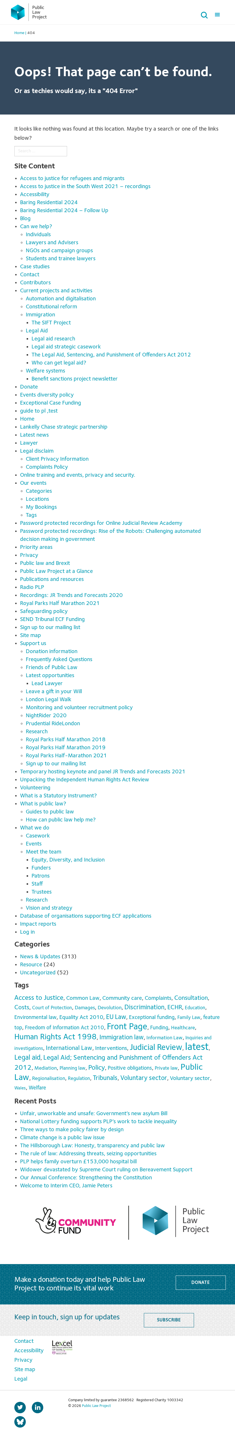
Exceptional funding (152, 1017)
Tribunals (105, 1078)
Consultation (191, 998)
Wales (20, 1088)
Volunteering (35, 788)
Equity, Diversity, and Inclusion (68, 860)
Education (195, 1008)
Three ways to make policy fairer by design (72, 1130)
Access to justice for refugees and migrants (72, 179)
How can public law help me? (61, 820)
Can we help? (36, 227)
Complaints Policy (47, 467)
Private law (166, 1068)
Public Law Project (96, 1406)
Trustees (42, 892)
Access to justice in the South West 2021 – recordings (85, 187)
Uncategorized (38, 973)
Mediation (45, 1068)
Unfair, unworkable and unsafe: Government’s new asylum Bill (95, 1114)
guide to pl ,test (39, 411)
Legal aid (27, 1057)
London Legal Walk (48, 700)
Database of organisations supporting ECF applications (85, 916)
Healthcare (183, 1028)
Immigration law (121, 1037)
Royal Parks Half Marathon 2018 (65, 740)
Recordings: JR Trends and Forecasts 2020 (71, 595)
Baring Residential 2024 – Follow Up (64, 211)
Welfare (37, 1088)
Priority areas (36, 547)
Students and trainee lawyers (60, 259)
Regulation (79, 1078)
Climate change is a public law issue (63, 1138)
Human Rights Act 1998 (55, 1037)
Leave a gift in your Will (54, 692)
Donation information (51, 652)
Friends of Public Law (51, 668)
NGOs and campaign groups (59, 251)
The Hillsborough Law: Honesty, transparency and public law (93, 1146)
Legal (20, 1379)
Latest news (34, 435)
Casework (38, 836)
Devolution (110, 1008)
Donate (29, 387)
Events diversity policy (47, 395)
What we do (34, 828)
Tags (31, 515)
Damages (85, 1007)
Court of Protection (52, 1008)
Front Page (127, 1026)
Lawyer (29, 443)
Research (37, 732)
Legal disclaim (37, 451)
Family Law (188, 1017)
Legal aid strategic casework (66, 347)
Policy (96, 1068)
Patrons (41, 876)
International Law (69, 1048)
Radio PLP (32, 587)
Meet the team (43, 852)
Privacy (29, 555)
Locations (37, 499)
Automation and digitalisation (61, 299)
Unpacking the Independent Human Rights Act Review (84, 780)
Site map (30, 635)
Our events (33, 483)
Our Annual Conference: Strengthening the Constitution (86, 1178)
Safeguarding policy (44, 611)
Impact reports (38, 924)
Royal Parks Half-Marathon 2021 (66, 756)
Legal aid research (53, 339)
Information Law (164, 1037)
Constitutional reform (51, 307)
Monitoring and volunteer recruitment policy (79, 708)
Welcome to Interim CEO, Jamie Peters (67, 1186)
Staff (37, 884)
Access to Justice (38, 998)
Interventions (111, 1048)
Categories (39, 491)
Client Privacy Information (57, 459)
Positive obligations (130, 1068)
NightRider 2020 (46, 716)
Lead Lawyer (47, 684)
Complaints (158, 998)
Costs (21, 1007)
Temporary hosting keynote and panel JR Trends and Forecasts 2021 (102, 772)
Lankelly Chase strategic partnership (63, 427)
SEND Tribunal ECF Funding (52, 619)
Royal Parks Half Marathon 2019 (65, 748)
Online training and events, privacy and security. (77, 475)
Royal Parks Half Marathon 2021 (60, 603)
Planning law (72, 1068)
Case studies (35, 267)
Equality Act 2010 (81, 1017)
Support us (33, 643)
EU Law (116, 1017)
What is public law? (43, 804)
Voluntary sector (143, 1078)
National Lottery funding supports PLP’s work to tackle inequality (100, 1122)
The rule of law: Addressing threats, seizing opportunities (89, 1154)
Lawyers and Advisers (52, 243)
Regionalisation (48, 1078)
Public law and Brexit (45, 563)
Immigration (40, 315)
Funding (159, 1028)
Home (27, 419)
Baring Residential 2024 (49, 203)
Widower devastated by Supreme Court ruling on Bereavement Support (106, 1170)
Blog (25, 219)
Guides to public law (50, 812)
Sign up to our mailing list (50, 627)
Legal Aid (37, 331)
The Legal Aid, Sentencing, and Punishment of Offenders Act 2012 (111, 355)
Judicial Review (156, 1048)
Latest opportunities (50, 676)
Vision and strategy (49, 908)
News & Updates (40, 957)
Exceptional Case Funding (50, 403)
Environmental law (35, 1017)
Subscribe (169, 1320)
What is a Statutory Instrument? (58, 796)
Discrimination (144, 1007)
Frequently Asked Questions (59, 660)
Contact (29, 275)
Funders (41, 868)
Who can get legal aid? (59, 363)
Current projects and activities (56, 291)
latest (197, 1047)
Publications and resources (52, 579)
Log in (27, 932)
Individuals (38, 235)
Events (34, 844)
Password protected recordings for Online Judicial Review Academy (101, 523)
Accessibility (34, 195)
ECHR (174, 1007)
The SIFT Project (51, 323)
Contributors (35, 283)
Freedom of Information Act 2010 (64, 1027)
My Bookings (41, 507)
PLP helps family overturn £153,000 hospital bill (79, 1162)
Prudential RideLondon (53, 724)
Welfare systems (45, 371)
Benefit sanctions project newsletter (75, 379)
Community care (122, 998)
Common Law (82, 998)
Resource (31, 965)
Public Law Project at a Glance (57, 571)
